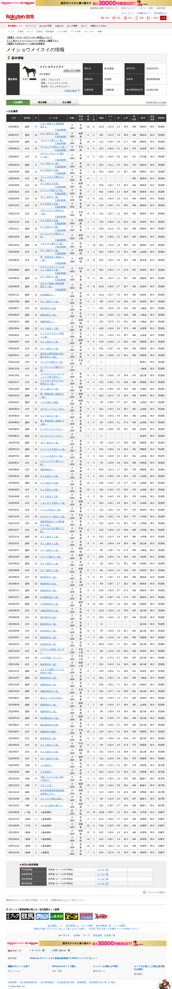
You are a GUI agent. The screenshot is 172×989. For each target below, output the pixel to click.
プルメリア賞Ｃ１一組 (52, 140)
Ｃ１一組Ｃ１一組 (50, 163)
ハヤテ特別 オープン (51, 657)
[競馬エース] (71, 916)
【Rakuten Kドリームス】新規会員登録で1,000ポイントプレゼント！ (63, 958)
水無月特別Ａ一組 (50, 610)
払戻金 (39, 31)
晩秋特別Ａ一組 (49, 678)
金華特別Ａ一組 (49, 684)
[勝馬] (27, 916)
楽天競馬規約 (47, 982)
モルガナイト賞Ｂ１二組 (53, 516)
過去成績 (42, 102)
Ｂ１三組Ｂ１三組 (50, 204)
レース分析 (62, 31)
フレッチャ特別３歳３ (52, 798)
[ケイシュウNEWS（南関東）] (42, 916)
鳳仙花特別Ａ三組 (50, 725)
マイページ (31, 26)
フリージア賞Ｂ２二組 (52, 190)
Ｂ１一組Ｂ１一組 (50, 276)
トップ (11, 31)
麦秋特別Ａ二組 (49, 315)
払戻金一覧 (109, 935)
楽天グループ (128, 8)
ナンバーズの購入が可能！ (106, 966)
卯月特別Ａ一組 (49, 631)
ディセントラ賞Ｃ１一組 (53, 147)
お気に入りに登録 (72, 70)
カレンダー (89, 31)
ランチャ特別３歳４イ (52, 805)
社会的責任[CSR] (65, 982)
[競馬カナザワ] (101, 916)
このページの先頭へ (156, 892)
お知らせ (59, 26)
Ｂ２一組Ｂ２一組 (50, 197)
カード (143, 8)
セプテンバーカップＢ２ (53, 409)
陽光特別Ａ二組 (49, 738)
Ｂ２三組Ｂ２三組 (50, 170)
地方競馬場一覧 (103, 925)
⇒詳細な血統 (70, 90)
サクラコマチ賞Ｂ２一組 (53, 449)
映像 (100, 31)
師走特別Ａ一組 (49, 664)
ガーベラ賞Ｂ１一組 (51, 557)
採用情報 (81, 982)
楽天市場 (161, 8)
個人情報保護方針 (28, 982)
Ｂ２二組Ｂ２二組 (50, 133)
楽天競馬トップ (15, 26)
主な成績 (66, 102)
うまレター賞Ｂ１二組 (52, 243)
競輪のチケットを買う (19, 966)
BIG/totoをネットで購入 (64, 966)
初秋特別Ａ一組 (49, 704)
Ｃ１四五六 (46, 765)
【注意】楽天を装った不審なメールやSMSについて (113, 928)
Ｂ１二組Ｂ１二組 (50, 250)
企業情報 (12, 982)
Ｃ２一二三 (46, 785)
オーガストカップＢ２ (52, 429)
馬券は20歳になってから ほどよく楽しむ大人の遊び (59, 928)
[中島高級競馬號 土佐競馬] (86, 916)
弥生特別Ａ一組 (49, 644)
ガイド (84, 26)
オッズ (30, 31)
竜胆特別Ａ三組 (49, 583)
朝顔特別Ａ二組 (49, 590)
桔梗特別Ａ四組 (49, 731)
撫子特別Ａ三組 (49, 308)
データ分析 (76, 31)
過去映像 (60, 129)
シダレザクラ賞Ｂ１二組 (53, 503)
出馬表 (20, 31)
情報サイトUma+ (99, 26)
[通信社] (57, 916)
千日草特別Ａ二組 (50, 604)
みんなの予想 (45, 26)
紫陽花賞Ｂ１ (48, 321)
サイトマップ (128, 13)
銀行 (151, 8)
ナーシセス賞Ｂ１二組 (52, 456)
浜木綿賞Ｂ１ (48, 294)
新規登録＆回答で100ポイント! (104, 8)
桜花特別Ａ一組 (49, 624)
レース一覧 (102, 869)
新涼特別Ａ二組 (49, 577)
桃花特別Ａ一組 (49, 637)
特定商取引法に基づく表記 (102, 982)
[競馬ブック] (13, 916)
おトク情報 (72, 26)
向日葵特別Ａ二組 (50, 597)
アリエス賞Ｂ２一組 (51, 510)
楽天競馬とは (160, 13)
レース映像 (119, 925)
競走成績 (50, 31)
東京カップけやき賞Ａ (52, 698)
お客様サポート (144, 13)
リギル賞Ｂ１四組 (50, 402)
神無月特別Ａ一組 (50, 691)
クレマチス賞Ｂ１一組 (52, 362)
